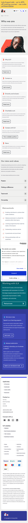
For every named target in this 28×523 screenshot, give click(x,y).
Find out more (8, 303)
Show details (20, 268)
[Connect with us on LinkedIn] (17, 420)
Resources (6, 392)
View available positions (10, 137)
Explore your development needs (12, 365)
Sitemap (5, 444)
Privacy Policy (6, 451)
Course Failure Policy (20, 455)
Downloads (6, 386)
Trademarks (19, 446)
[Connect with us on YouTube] (4, 420)
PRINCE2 (6, 428)
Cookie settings (13, 278)
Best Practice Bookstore (10, 431)
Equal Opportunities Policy (20, 450)
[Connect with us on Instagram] (13, 420)
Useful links (6, 446)
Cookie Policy (6, 453)
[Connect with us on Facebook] (9, 420)
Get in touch (6, 87)
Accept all (14, 273)
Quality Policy (19, 444)
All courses (6, 384)
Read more (6, 72)
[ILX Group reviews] (6, 469)
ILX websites (6, 426)
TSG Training (7, 433)
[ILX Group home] (3, 10)
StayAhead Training (9, 436)
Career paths (7, 389)
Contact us (6, 397)
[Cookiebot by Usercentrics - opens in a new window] (20, 244)
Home (2, 15)
